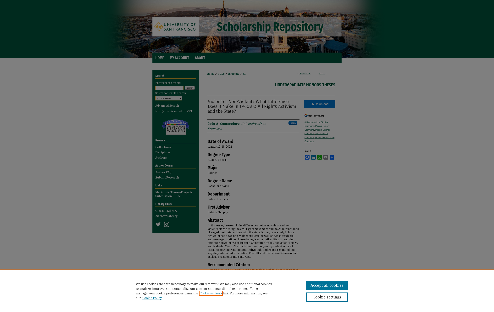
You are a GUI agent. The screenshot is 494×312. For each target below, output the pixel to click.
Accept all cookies (326, 285)
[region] (247, 290)
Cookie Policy (152, 298)
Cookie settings (211, 293)
